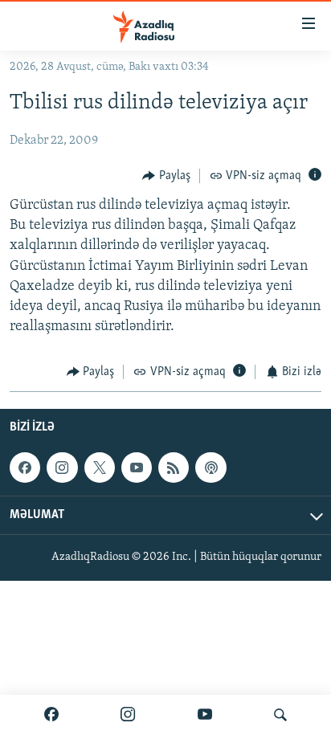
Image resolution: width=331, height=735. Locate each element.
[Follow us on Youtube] (136, 467)
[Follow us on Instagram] (62, 467)
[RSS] (173, 467)
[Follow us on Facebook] (25, 467)
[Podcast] (210, 467)
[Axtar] (280, 715)
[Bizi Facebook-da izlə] (51, 715)
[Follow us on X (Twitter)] (99, 467)
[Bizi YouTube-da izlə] (205, 715)
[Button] (166, 175)
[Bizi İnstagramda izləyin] (128, 715)
